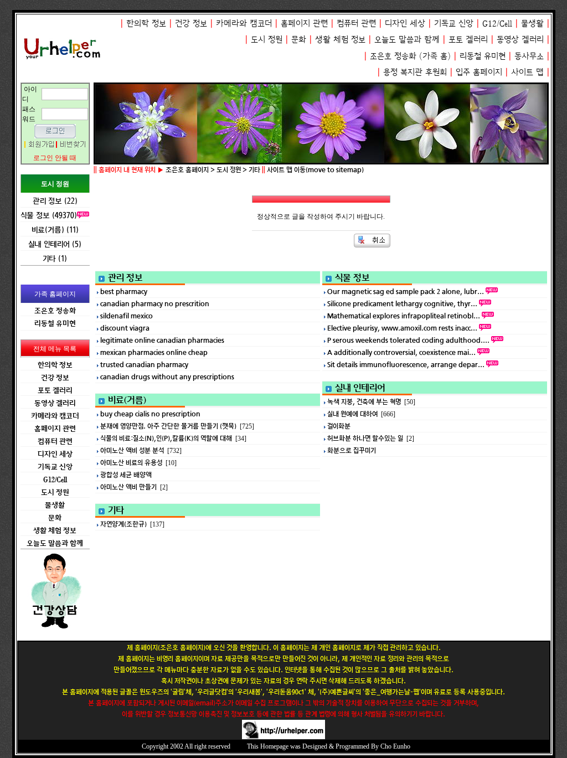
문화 (298, 39)
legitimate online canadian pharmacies (162, 340)
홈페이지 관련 (304, 23)
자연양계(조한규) (123, 524)
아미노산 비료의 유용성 (131, 462)
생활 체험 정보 (340, 39)
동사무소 (529, 56)
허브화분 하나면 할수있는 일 (365, 438)
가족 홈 (434, 56)
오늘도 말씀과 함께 (407, 39)
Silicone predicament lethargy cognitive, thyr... (402, 303)
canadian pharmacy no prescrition (154, 303)
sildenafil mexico (126, 316)
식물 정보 (352, 277)
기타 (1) (55, 258)
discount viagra (125, 328)
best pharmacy (123, 291)
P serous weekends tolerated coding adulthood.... (408, 340)
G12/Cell (497, 23)
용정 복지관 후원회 (415, 72)
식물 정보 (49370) (48, 215)
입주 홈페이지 (479, 72)
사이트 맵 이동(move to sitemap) (315, 169)
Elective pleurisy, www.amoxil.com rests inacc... (402, 328)
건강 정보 (191, 23)
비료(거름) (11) (55, 229)
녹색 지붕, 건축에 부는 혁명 (364, 401)
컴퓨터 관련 (356, 23)
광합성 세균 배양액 (126, 474)
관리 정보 (125, 277)
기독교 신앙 (453, 23)
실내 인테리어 (360, 388)
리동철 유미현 (483, 56)
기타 (116, 510)
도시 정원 (266, 39)
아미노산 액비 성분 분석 (132, 450)
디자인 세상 (405, 23)
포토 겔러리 (468, 39)
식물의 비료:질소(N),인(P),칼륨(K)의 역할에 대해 (166, 438)
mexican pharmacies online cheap (154, 352)
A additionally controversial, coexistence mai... (401, 352)
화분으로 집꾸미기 (351, 450)
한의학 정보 (146, 23)
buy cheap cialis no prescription (150, 414)
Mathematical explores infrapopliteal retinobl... (403, 316)
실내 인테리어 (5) (54, 244)
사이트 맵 (527, 72)
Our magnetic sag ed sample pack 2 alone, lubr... (405, 291)
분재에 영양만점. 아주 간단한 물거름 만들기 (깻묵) (168, 426)
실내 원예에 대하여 (352, 414)
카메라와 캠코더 (244, 23)
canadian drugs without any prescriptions (167, 376)
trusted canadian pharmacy (144, 364)
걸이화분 (338, 426)
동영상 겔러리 (520, 39)
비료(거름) (127, 400)
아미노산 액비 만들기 (128, 487)
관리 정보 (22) (55, 200)
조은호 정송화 (393, 56)
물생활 (532, 23)
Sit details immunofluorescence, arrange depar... (405, 364)
